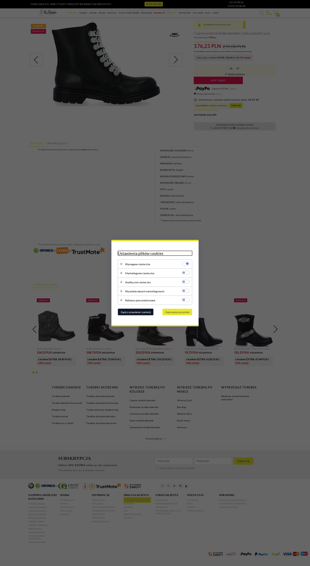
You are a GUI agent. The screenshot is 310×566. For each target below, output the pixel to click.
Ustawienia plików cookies (140, 253)
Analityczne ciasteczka (138, 282)
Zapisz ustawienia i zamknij (136, 311)
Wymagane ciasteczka (137, 263)
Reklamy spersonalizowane (140, 300)
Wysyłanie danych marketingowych (144, 291)
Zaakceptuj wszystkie (177, 311)
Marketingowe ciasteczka (139, 273)
